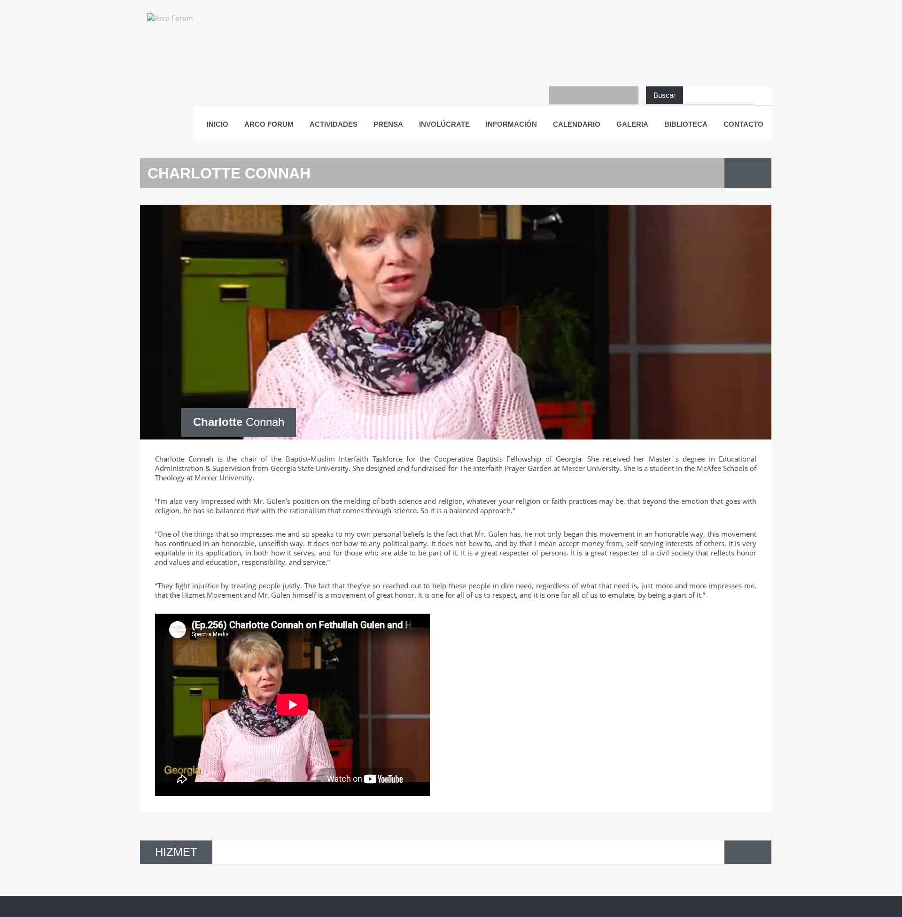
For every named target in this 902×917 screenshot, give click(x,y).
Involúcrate (444, 124)
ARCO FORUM (269, 124)
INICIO (217, 124)
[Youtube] (576, 95)
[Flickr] (612, 95)
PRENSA (388, 124)
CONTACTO (743, 124)
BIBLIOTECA (686, 124)
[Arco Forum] (180, 26)
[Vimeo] (629, 95)
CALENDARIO (576, 124)
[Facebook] (558, 95)
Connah (238, 422)
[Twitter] (594, 95)
